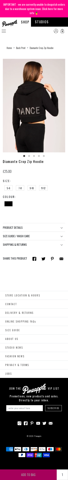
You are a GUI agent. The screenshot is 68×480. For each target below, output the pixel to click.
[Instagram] (19, 423)
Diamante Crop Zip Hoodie (41, 48)
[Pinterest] (32, 423)
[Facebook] (26, 423)
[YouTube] (38, 423)
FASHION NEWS (14, 356)
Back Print (21, 48)
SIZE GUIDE (12, 330)
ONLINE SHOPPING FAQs (20, 321)
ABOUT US (11, 339)
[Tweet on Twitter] (43, 258)
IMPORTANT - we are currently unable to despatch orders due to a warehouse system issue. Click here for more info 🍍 (34, 8)
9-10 (32, 188)
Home (9, 48)
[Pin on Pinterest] (52, 258)
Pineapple (37, 436)
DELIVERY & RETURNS (19, 313)
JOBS (8, 373)
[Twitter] (44, 423)
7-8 (20, 188)
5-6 (8, 188)
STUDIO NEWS (14, 347)
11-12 (43, 188)
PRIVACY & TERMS (17, 365)
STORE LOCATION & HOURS (22, 295)
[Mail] (61, 258)
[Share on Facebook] (34, 258)
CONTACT (11, 304)
